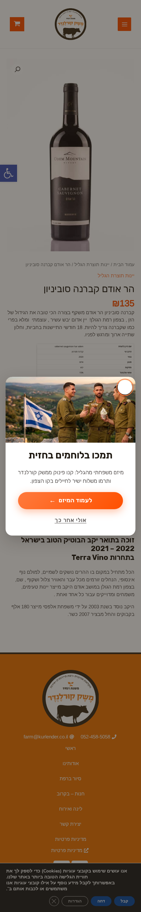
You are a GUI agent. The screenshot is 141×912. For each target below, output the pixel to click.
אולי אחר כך (71, 520)
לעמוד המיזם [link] (75, 500)
